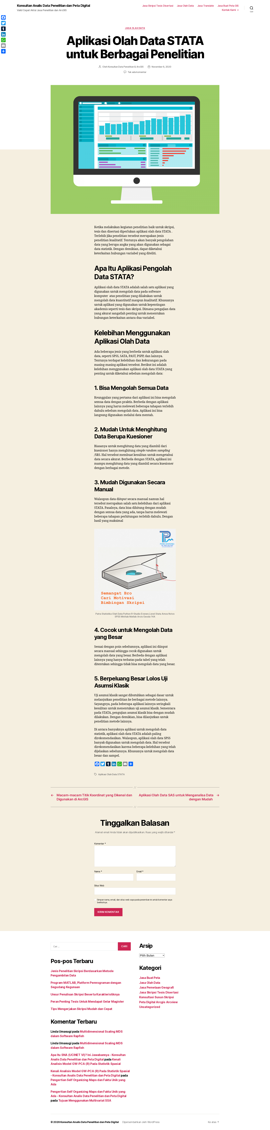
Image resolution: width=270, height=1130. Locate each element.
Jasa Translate (205, 5)
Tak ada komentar (137, 72)
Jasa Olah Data (185, 5)
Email (139, 871)
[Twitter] (3, 23)
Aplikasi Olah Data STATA (111, 774)
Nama (98, 871)
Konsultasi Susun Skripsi (156, 997)
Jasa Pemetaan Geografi (156, 987)
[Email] (3, 45)
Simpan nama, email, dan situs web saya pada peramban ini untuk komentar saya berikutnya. (134, 901)
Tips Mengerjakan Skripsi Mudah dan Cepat (81, 1009)
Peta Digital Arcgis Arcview (158, 1002)
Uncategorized (149, 1007)
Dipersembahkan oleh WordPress (141, 1122)
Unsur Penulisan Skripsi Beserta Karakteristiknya (85, 994)
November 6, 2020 (161, 66)
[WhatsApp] (3, 40)
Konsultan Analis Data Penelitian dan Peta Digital (53, 5)
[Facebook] (3, 17)
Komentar (100, 843)
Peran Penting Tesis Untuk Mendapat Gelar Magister (87, 1001)
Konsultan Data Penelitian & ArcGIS (126, 66)
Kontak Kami (229, 9)
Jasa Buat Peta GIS (228, 5)
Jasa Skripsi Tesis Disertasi (157, 5)
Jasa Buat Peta (149, 978)
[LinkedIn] (3, 34)
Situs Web (99, 885)
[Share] (3, 51)
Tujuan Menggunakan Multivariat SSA (84, 1100)
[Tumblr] (3, 29)
